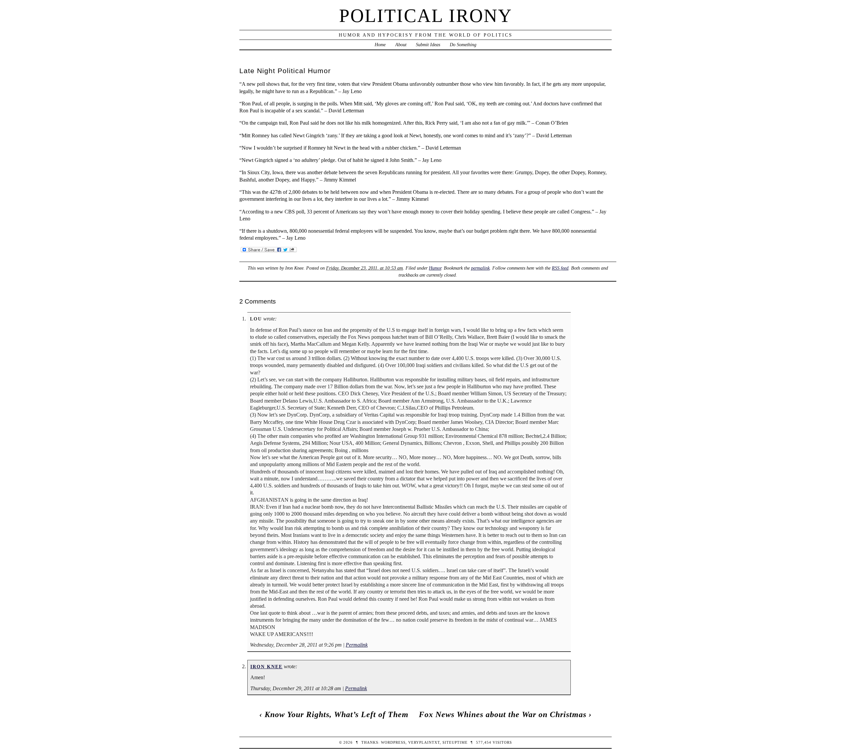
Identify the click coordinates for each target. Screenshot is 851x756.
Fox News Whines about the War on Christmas (502, 714)
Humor (435, 268)
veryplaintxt (424, 742)
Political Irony (425, 15)
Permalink (357, 645)
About (401, 44)
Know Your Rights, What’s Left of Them (337, 714)
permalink (480, 268)
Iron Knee (266, 666)
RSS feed (560, 268)
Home (380, 44)
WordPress (393, 742)
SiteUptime (455, 742)
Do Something (463, 44)
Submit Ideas (428, 44)
